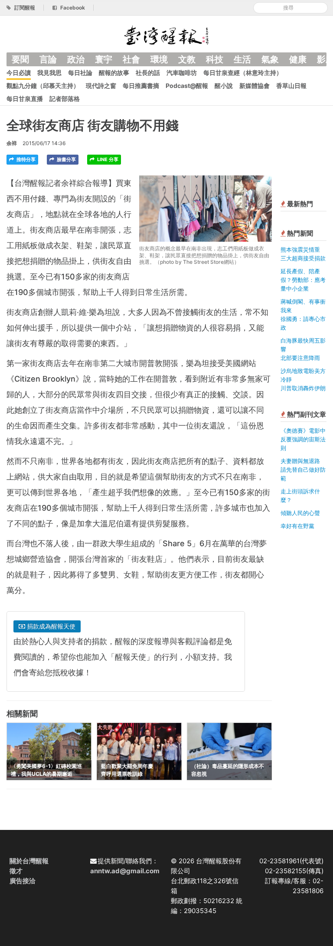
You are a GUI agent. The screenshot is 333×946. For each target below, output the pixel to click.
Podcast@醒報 (187, 85)
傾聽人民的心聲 (300, 512)
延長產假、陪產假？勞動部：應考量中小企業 (303, 280)
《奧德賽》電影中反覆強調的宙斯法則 (303, 439)
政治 (76, 59)
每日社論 (80, 72)
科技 (214, 59)
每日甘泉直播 (25, 98)
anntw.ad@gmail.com (125, 871)
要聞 (20, 59)
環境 (159, 59)
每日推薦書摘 (141, 85)
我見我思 (49, 72)
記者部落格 (64, 98)
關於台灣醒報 (29, 861)
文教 (187, 59)
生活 (242, 59)
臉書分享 (66, 159)
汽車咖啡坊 (181, 72)
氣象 (270, 59)
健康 (298, 59)
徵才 (16, 871)
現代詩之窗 (101, 85)
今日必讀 (19, 72)
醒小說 (224, 85)
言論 (48, 59)
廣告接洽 (23, 881)
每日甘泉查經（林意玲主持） (242, 72)
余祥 (12, 143)
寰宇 (103, 59)
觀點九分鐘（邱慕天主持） (43, 85)
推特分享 (25, 159)
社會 (131, 59)
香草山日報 (291, 85)
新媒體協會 (254, 85)
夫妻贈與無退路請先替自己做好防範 (303, 469)
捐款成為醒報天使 (50, 626)
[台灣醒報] (166, 34)
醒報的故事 (114, 72)
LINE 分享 (107, 159)
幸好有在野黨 (297, 525)
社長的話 (148, 72)
